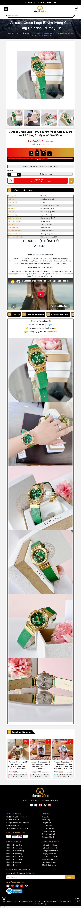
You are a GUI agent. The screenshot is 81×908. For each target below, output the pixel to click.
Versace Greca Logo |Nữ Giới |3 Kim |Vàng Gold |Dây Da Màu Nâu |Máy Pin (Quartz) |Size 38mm (18, 765)
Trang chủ (45, 817)
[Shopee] (8, 886)
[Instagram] (49, 805)
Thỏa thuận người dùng (50, 859)
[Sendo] (21, 886)
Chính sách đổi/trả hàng (15, 851)
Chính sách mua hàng (14, 845)
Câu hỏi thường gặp (49, 865)
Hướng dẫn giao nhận (50, 848)
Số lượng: (10, 171)
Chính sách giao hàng (14, 854)
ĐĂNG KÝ (70, 877)
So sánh (2, 907)
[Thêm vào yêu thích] (71, 181)
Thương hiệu (46, 820)
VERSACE (43, 196)
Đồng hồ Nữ (46, 823)
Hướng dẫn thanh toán (50, 851)
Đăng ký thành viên (49, 854)
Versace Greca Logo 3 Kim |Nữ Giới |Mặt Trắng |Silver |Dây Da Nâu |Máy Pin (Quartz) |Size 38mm (63, 765)
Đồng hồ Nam (47, 825)
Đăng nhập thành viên (50, 856)
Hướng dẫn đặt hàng (49, 845)
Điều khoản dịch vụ (49, 862)
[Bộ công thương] (40, 891)
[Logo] (40, 9)
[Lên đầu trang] (78, 894)
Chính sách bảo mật (13, 862)
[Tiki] (17, 886)
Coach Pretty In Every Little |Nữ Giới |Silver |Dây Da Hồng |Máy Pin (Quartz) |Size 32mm (22, 902)
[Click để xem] (40, 75)
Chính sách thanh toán (14, 856)
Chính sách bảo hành (14, 848)
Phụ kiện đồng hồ (48, 831)
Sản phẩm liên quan (21, 732)
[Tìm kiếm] (72, 15)
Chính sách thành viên (14, 859)
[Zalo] (31, 805)
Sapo (45, 904)
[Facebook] (36, 805)
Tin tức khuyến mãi (48, 834)
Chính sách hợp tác (13, 865)
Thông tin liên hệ (48, 837)
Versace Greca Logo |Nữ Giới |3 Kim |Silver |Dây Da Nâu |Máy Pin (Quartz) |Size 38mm (40, 765)
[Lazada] (12, 886)
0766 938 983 (17, 820)
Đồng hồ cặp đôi (48, 828)
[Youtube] (40, 805)
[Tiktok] (45, 805)
